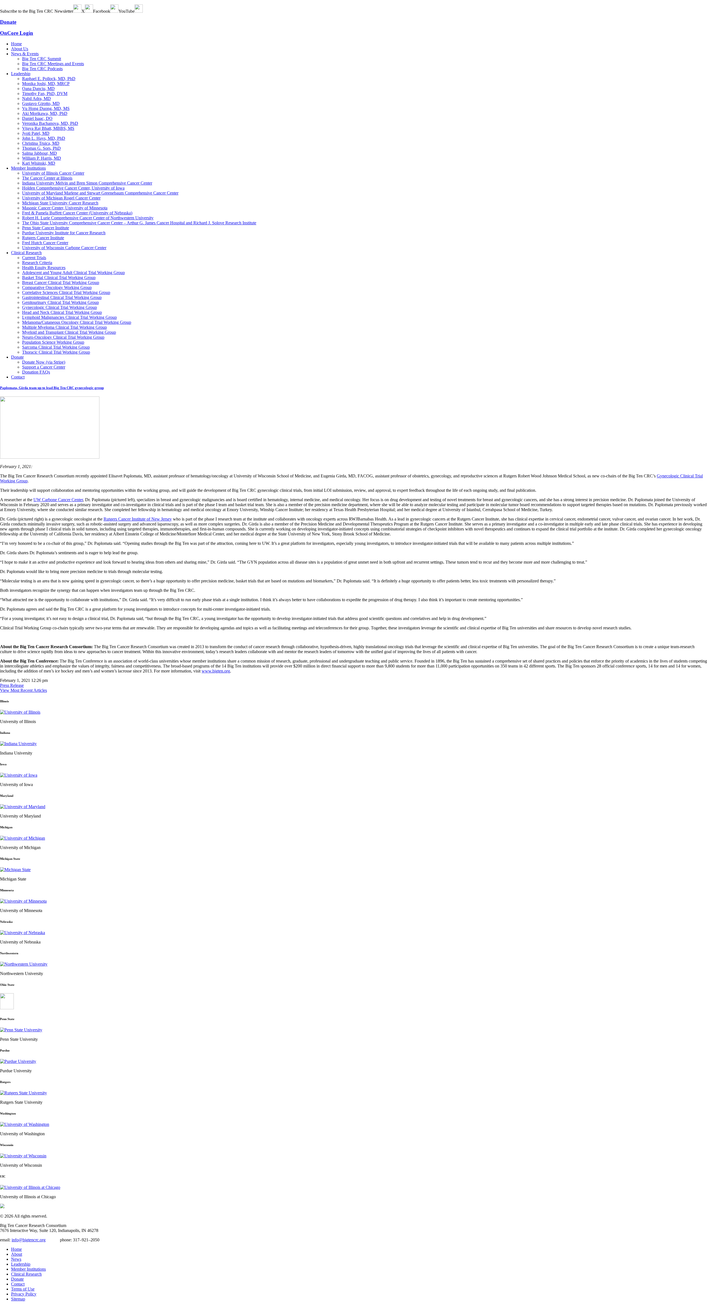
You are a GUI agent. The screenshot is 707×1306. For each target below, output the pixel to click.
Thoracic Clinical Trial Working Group (56, 352)
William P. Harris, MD (41, 158)
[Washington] (24, 1124)
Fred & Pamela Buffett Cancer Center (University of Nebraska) (77, 213)
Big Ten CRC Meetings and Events (53, 63)
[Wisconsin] (23, 1155)
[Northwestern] (24, 964)
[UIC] (30, 1187)
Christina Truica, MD (40, 143)
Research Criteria (37, 262)
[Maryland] (22, 806)
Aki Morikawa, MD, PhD (44, 113)
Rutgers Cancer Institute (43, 237)
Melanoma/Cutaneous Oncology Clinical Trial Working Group (76, 322)
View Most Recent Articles (23, 690)
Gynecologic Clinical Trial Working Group (59, 307)
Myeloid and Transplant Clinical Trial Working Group (69, 332)
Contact (18, 377)
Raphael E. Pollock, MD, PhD (48, 78)
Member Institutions (28, 168)
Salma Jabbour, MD (39, 153)
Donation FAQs (36, 372)
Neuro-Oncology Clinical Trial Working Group (63, 337)
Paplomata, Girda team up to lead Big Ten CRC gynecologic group (52, 388)
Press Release (12, 685)
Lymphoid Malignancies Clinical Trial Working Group (69, 317)
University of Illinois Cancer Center (53, 173)
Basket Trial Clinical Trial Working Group (59, 277)
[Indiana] (18, 743)
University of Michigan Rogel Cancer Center (61, 198)
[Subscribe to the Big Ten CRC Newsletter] (77, 11)
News (16, 1259)
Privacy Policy (23, 1294)
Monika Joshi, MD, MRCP (46, 83)
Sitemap (18, 1299)
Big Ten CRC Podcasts (42, 68)
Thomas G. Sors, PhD (41, 148)
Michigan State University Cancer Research (60, 203)
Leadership (20, 73)
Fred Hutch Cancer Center (45, 242)
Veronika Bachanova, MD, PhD (50, 123)
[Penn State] (21, 1030)
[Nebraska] (22, 932)
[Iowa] (18, 775)
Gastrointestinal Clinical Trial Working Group (62, 297)
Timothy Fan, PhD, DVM (44, 93)
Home (16, 43)
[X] (89, 11)
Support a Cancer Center (43, 367)
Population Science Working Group (53, 342)
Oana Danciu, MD (38, 88)
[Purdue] (18, 1061)
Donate (17, 357)
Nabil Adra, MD (36, 98)
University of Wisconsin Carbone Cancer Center (64, 247)
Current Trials (34, 257)
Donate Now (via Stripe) (43, 362)
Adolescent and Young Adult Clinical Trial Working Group (73, 272)
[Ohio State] (7, 1007)
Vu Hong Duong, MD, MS (46, 108)
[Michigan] (22, 838)
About (16, 1254)
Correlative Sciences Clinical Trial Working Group (66, 292)
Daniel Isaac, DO (37, 118)
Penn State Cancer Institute (45, 227)
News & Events (25, 53)
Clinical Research (26, 252)
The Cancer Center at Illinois (47, 178)
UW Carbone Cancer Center (58, 499)
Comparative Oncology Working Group (57, 287)
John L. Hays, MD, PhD (43, 138)
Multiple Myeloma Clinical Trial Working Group (64, 327)
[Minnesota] (23, 901)
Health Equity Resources (43, 267)
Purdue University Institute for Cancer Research (63, 232)
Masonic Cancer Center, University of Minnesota (64, 208)
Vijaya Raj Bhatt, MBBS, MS (48, 128)
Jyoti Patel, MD (35, 133)
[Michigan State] (15, 869)
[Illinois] (20, 712)
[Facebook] (114, 11)
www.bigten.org (216, 671)
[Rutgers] (23, 1092)
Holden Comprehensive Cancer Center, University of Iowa (73, 188)
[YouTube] (138, 11)
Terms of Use (23, 1289)
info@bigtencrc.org (29, 1239)
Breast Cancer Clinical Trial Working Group (60, 282)
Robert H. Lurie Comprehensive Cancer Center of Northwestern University (88, 218)
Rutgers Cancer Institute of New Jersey (138, 519)
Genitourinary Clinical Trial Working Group (60, 302)
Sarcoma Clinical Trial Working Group (56, 347)
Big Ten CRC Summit (41, 58)
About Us (19, 48)
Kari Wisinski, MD (38, 163)
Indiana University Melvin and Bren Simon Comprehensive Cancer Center (87, 183)
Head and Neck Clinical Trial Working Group (62, 312)
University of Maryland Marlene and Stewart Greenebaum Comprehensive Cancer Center (100, 193)
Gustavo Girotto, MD (41, 103)
